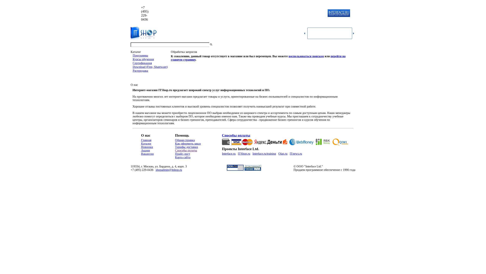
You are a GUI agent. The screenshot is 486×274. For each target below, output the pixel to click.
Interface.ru (229, 153)
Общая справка (185, 140)
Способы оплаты (186, 150)
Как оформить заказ (188, 143)
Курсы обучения (143, 59)
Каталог (146, 143)
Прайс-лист (182, 153)
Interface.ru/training (264, 153)
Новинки (147, 147)
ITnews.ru (296, 153)
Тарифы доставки (186, 147)
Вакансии (147, 153)
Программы (140, 55)
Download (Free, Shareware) (150, 66)
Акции (145, 150)
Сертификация (142, 63)
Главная (146, 140)
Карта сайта (182, 157)
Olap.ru (282, 153)
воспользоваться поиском (306, 56)
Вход (352, 44)
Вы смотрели (219, 44)
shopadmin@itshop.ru (292, 13)
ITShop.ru (244, 153)
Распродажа (140, 70)
